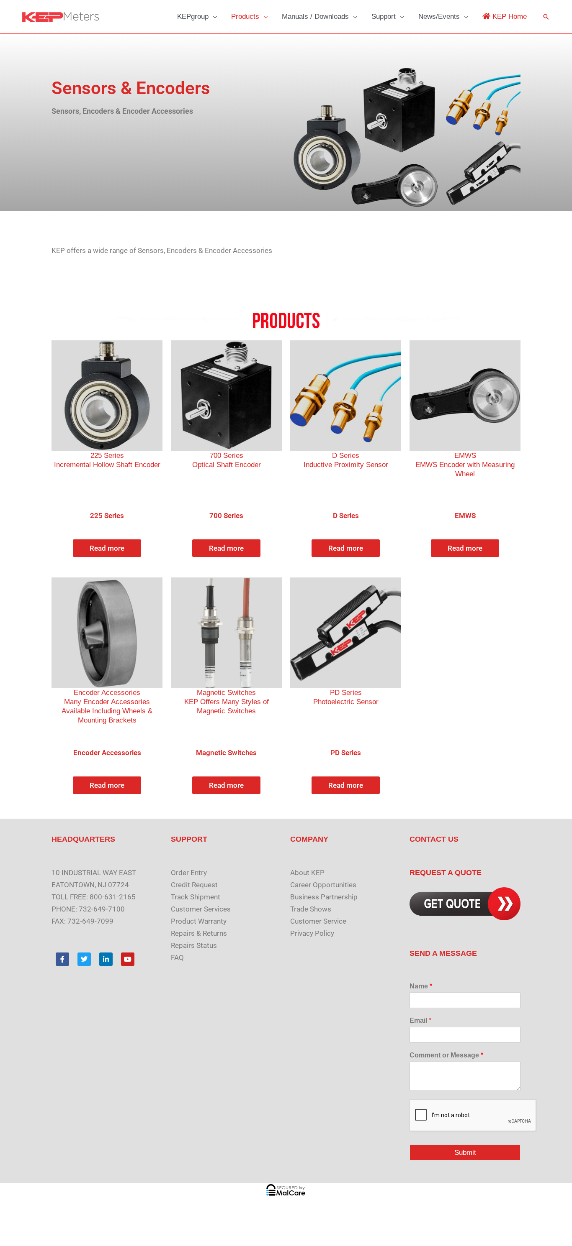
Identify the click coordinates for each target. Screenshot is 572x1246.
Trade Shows (310, 909)
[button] (213, 16)
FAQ (177, 957)
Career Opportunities (323, 885)
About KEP (307, 872)
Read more (107, 548)
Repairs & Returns (199, 933)
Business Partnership (324, 897)
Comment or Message (446, 1055)
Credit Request (194, 885)
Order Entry (189, 872)
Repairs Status (194, 945)
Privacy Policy (312, 933)
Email (420, 1020)
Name (421, 986)
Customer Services (201, 909)
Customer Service (318, 921)
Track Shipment (195, 897)
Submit (465, 1153)
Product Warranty (199, 921)
